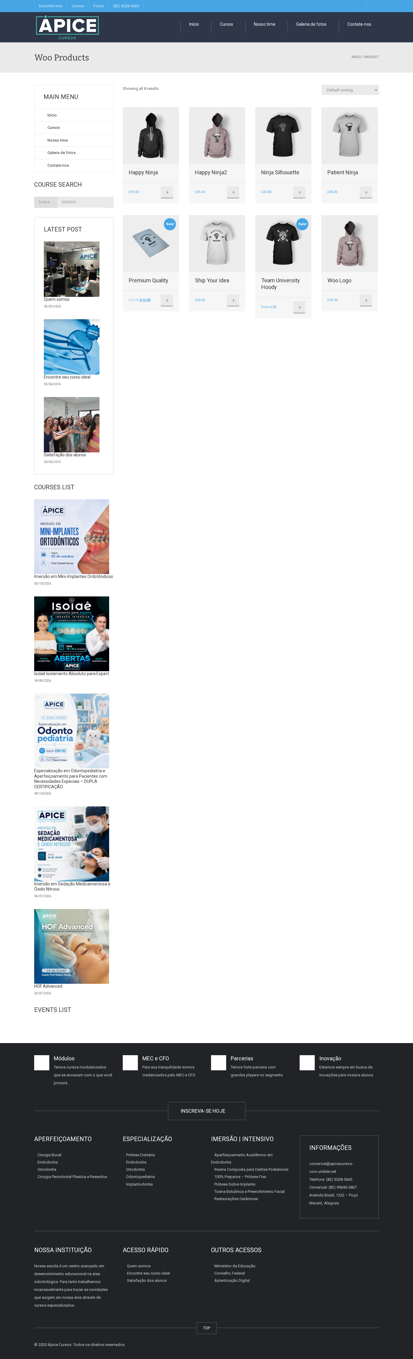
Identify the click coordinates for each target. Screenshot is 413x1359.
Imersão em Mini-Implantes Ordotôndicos (73, 576)
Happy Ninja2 (211, 172)
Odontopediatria (140, 1176)
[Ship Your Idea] (217, 243)
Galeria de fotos (311, 24)
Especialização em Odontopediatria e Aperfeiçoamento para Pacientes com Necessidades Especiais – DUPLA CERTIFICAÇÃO (70, 778)
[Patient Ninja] (349, 135)
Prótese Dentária (140, 1154)
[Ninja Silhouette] (283, 135)
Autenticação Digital (232, 1280)
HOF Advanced (48, 986)
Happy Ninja (143, 172)
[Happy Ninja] (151, 135)
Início (193, 24)
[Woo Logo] (349, 243)
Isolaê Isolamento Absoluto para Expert (71, 673)
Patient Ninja (342, 172)
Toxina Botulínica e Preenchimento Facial (249, 1191)
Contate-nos (358, 24)
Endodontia (47, 1162)
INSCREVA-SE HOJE (204, 1111)
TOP (206, 1328)
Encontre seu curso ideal (67, 377)
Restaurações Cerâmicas (236, 1199)
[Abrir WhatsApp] (398, 1343)
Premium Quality (148, 280)
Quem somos (57, 299)
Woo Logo (339, 280)
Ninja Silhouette (280, 172)
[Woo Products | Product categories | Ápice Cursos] (67, 27)
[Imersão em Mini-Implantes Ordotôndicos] (71, 536)
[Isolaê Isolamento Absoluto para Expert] (71, 633)
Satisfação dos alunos (65, 454)
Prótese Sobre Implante (234, 1184)
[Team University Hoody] (283, 243)
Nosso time (264, 24)
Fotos (98, 6)
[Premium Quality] (151, 243)
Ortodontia (46, 1169)
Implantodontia (139, 1184)
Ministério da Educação (234, 1265)
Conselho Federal (229, 1273)
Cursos (78, 6)
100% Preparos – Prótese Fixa (240, 1176)
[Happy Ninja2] (217, 135)
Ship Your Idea (212, 280)
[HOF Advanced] (71, 946)
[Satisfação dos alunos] (71, 425)
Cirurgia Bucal (49, 1154)
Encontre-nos (50, 6)
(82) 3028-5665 (126, 6)
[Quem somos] (71, 269)
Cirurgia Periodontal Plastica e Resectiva (72, 1176)
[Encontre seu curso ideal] (71, 347)
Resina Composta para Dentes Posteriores (251, 1169)
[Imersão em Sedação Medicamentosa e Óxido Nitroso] (71, 843)
